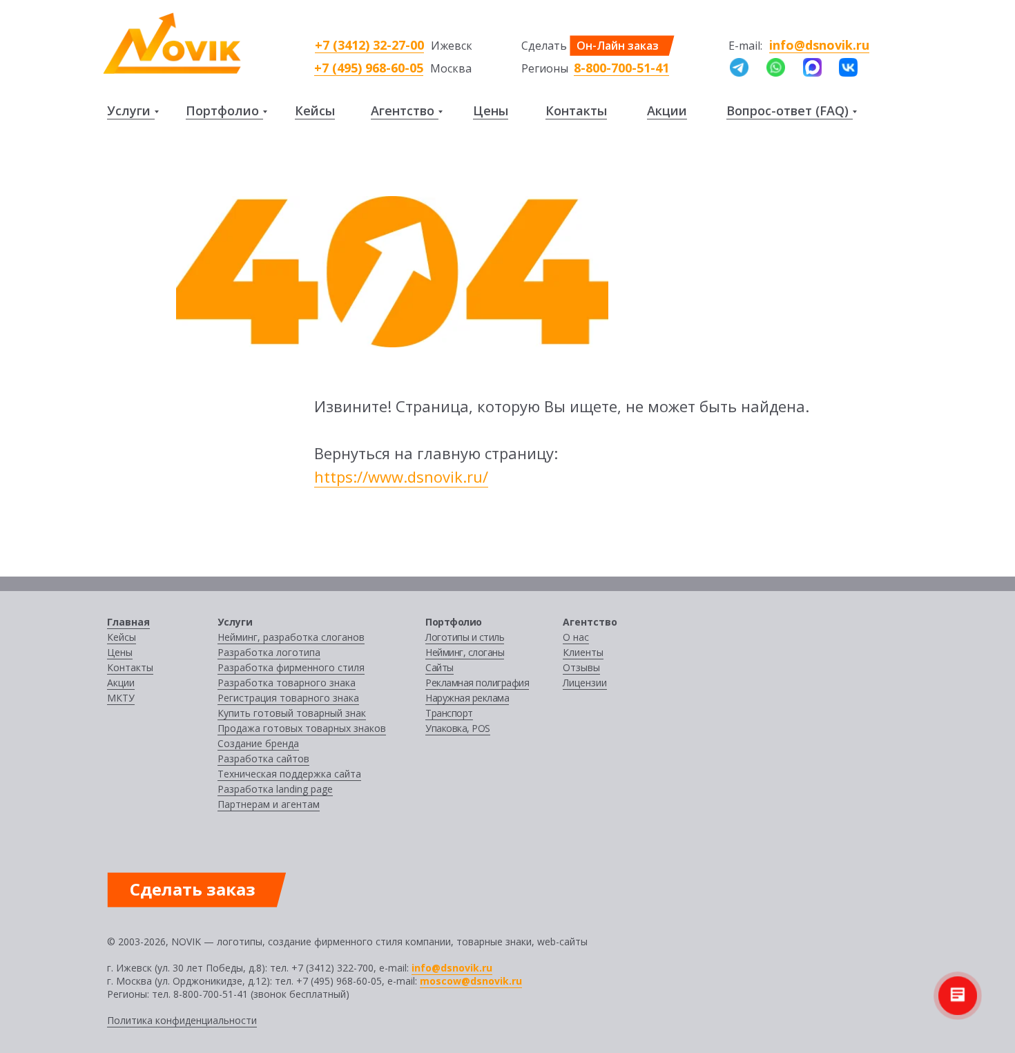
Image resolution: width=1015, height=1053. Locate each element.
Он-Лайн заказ (618, 45)
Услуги (129, 110)
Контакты (576, 110)
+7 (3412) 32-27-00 (369, 45)
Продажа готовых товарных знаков (302, 728)
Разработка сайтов (263, 758)
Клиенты (583, 652)
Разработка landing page (275, 788)
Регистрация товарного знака (288, 697)
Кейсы (315, 110)
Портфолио (222, 110)
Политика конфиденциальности (182, 1020)
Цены (490, 110)
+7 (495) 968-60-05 (368, 67)
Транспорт (449, 712)
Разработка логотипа (269, 652)
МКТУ (121, 697)
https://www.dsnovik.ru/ (401, 476)
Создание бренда (258, 743)
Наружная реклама (467, 697)
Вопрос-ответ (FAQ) (787, 110)
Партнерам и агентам (269, 804)
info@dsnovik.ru (819, 45)
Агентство (402, 110)
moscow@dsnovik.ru (471, 980)
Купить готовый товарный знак (292, 712)
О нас (576, 637)
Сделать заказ (192, 889)
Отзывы (581, 667)
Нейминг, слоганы (464, 652)
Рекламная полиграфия (477, 682)
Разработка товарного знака (287, 682)
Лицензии (585, 682)
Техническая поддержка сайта (289, 773)
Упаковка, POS (457, 728)
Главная (128, 621)
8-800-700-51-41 (621, 67)
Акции (667, 110)
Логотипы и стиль (464, 637)
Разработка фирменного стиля (291, 667)
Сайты (439, 667)
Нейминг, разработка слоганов (291, 637)
